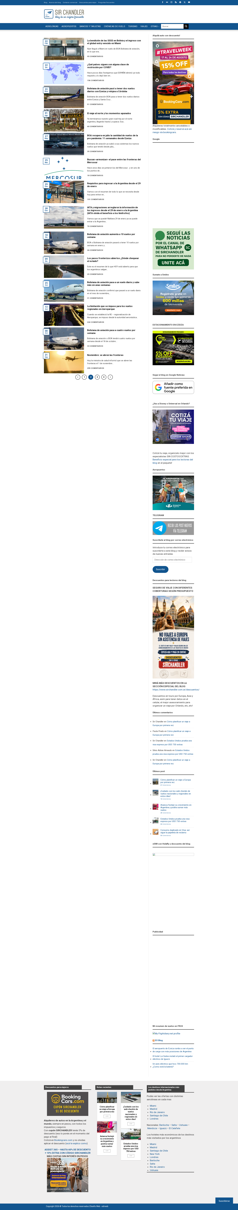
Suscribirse (224, 1201)
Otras (154, 26)
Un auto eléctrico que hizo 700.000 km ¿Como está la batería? (170, 1065)
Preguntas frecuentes (106, 2)
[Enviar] (186, 26)
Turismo (132, 26)
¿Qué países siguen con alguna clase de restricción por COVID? (108, 66)
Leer (107, 1116)
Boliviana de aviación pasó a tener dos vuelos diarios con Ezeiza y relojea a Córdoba (111, 90)
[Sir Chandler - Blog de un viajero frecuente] (64, 14)
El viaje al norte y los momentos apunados (109, 113)
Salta (174, 1125)
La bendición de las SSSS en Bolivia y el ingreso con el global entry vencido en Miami (114, 42)
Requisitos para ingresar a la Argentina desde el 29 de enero (113, 185)
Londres (154, 1118)
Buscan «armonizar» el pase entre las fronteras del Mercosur (114, 161)
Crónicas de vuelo (114, 26)
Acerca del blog (55, 2)
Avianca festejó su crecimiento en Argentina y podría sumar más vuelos (175, 807)
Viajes (144, 26)
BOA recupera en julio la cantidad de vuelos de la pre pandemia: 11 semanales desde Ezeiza (112, 137)
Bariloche (164, 1125)
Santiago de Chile (159, 1115)
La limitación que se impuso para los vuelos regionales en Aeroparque (109, 307)
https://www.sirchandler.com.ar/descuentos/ (176, 689)
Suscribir (160, 569)
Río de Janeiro (157, 1112)
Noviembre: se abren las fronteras (105, 355)
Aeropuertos (69, 26)
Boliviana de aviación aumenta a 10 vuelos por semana (111, 235)
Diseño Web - (99, 1206)
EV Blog (159, 1040)
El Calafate (174, 1128)
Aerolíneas (51, 26)
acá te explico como (76, 1143)
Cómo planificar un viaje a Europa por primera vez (171, 723)
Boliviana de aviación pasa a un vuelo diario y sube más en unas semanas (113, 283)
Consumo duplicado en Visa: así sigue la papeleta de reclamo (175, 831)
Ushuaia (183, 1125)
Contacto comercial (70, 2)
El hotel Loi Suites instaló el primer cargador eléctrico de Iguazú (173, 1057)
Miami (153, 1105)
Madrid (153, 1109)
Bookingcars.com (63, 1140)
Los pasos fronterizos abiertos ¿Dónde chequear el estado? (113, 259)
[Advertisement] (144, 14)
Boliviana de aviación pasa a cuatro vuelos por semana (111, 331)
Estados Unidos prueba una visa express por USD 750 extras (172, 742)
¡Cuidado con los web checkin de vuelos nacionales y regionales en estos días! (175, 793)
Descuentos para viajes (87, 2)
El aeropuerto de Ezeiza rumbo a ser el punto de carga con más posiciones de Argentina (173, 1050)
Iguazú (163, 1128)
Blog (45, 2)
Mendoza (152, 1128)
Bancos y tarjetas (90, 26)
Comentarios (165, 785)
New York (154, 1154)
